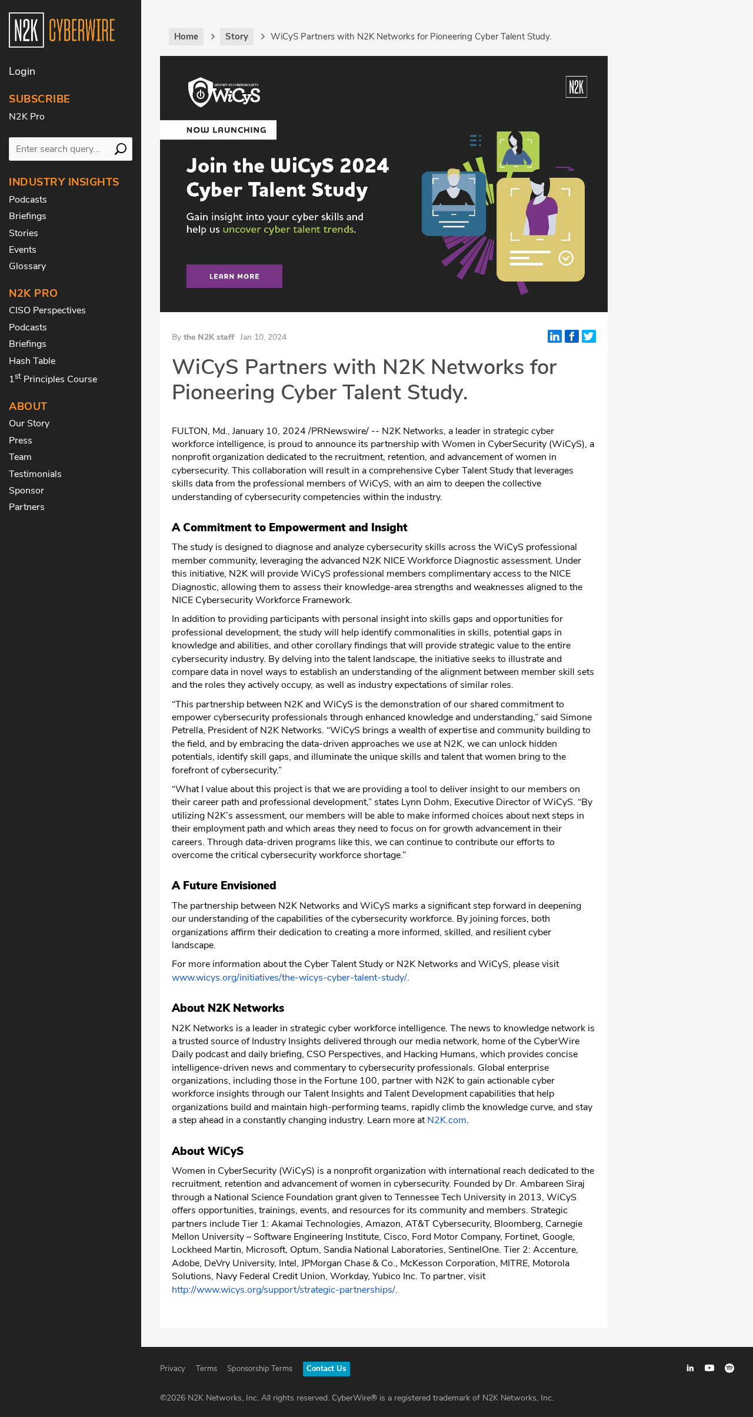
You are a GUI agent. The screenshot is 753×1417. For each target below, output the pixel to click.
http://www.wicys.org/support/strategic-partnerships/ (283, 1289)
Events (22, 249)
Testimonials (35, 474)
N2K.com (447, 1120)
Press (20, 440)
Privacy (172, 1368)
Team (20, 457)
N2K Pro (27, 116)
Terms (206, 1368)
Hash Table (32, 361)
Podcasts (28, 199)
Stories (23, 233)
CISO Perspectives (47, 310)
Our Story (29, 423)
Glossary (27, 266)
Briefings (27, 216)
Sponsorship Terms (259, 1368)
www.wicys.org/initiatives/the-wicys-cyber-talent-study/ (289, 977)
